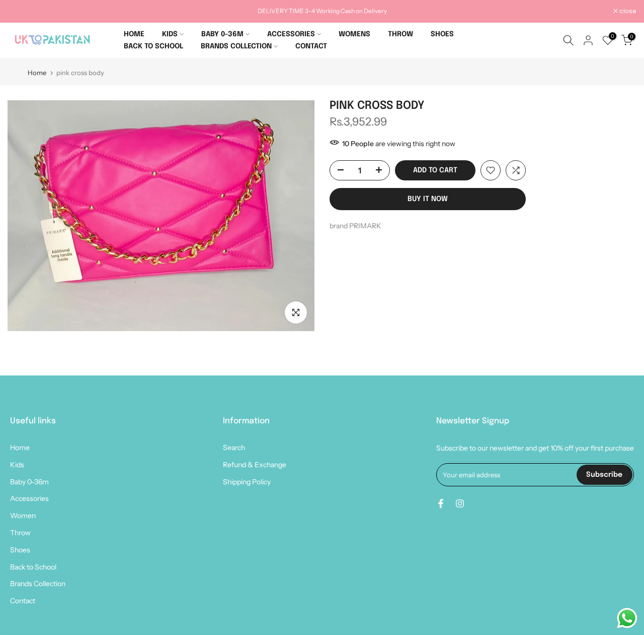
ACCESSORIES (291, 34)
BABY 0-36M (222, 34)
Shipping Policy (247, 481)
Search (234, 447)
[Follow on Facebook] (440, 503)
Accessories (29, 498)
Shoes (20, 549)
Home (37, 73)
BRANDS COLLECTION (236, 46)
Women (23, 515)
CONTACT (311, 46)
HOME (134, 34)
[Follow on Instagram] (459, 503)
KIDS (170, 34)
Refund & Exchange (254, 464)
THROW (400, 34)
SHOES (442, 34)
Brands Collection (37, 583)
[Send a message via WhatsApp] (627, 618)
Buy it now (428, 199)
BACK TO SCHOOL (153, 46)
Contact (22, 600)
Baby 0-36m (29, 481)
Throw (20, 532)
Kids (17, 464)
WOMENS (354, 34)
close (21, 12)
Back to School (33, 567)
